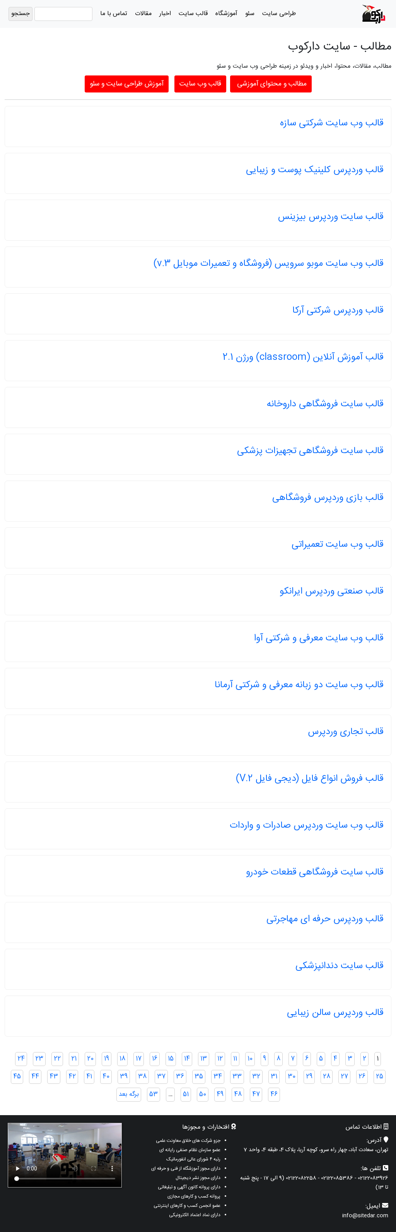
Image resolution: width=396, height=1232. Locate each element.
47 (256, 1094)
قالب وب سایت (200, 84)
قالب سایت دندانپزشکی (339, 966)
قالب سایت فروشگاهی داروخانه (325, 404)
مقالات (143, 14)
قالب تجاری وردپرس (345, 732)
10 (250, 1059)
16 (154, 1059)
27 (344, 1076)
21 (74, 1059)
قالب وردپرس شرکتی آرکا (337, 310)
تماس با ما (113, 14)
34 (217, 1076)
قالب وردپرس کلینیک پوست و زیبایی (314, 170)
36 (180, 1076)
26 (361, 1076)
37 (161, 1076)
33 (237, 1076)
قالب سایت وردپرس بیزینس (330, 217)
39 (124, 1076)
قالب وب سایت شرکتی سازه (331, 123)
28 (326, 1076)
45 (17, 1076)
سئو (249, 14)
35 (199, 1076)
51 (186, 1094)
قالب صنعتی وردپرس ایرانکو (331, 591)
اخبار (165, 14)
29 (309, 1076)
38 (142, 1076)
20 (90, 1059)
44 (35, 1076)
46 (274, 1094)
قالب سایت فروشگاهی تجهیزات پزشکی (310, 451)
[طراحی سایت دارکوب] (373, 14)
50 (202, 1094)
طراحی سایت (279, 14)
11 (235, 1059)
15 (171, 1059)
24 (21, 1059)
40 (105, 1076)
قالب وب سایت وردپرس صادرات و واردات (306, 825)
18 (122, 1059)
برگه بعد (129, 1094)
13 (203, 1059)
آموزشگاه (226, 14)
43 (54, 1076)
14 (187, 1059)
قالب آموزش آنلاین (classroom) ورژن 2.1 (303, 357)
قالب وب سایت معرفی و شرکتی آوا (318, 638)
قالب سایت (193, 14)
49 (220, 1094)
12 (220, 1059)
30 (291, 1076)
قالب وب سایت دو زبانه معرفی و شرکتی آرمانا (299, 685)
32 (256, 1076)
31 (274, 1076)
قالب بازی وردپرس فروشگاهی (327, 498)
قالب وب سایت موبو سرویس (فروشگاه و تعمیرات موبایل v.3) (268, 264)
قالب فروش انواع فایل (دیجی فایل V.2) (309, 779)
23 (39, 1059)
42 (72, 1076)
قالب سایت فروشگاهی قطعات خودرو (314, 872)
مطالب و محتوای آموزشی (271, 84)
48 (238, 1094)
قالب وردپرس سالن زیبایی (335, 1013)
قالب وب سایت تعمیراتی (337, 545)
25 (379, 1076)
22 (57, 1059)
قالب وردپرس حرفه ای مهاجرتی (324, 919)
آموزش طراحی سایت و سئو (127, 84)
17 (139, 1059)
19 (106, 1059)
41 (89, 1076)
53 (153, 1094)
